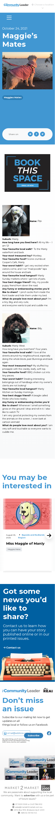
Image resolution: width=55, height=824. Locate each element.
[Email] (29, 134)
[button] (42, 6)
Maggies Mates (12, 97)
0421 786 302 (36, 804)
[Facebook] (37, 134)
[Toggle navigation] (9, 17)
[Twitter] (43, 134)
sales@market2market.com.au (28, 807)
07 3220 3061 (21, 804)
